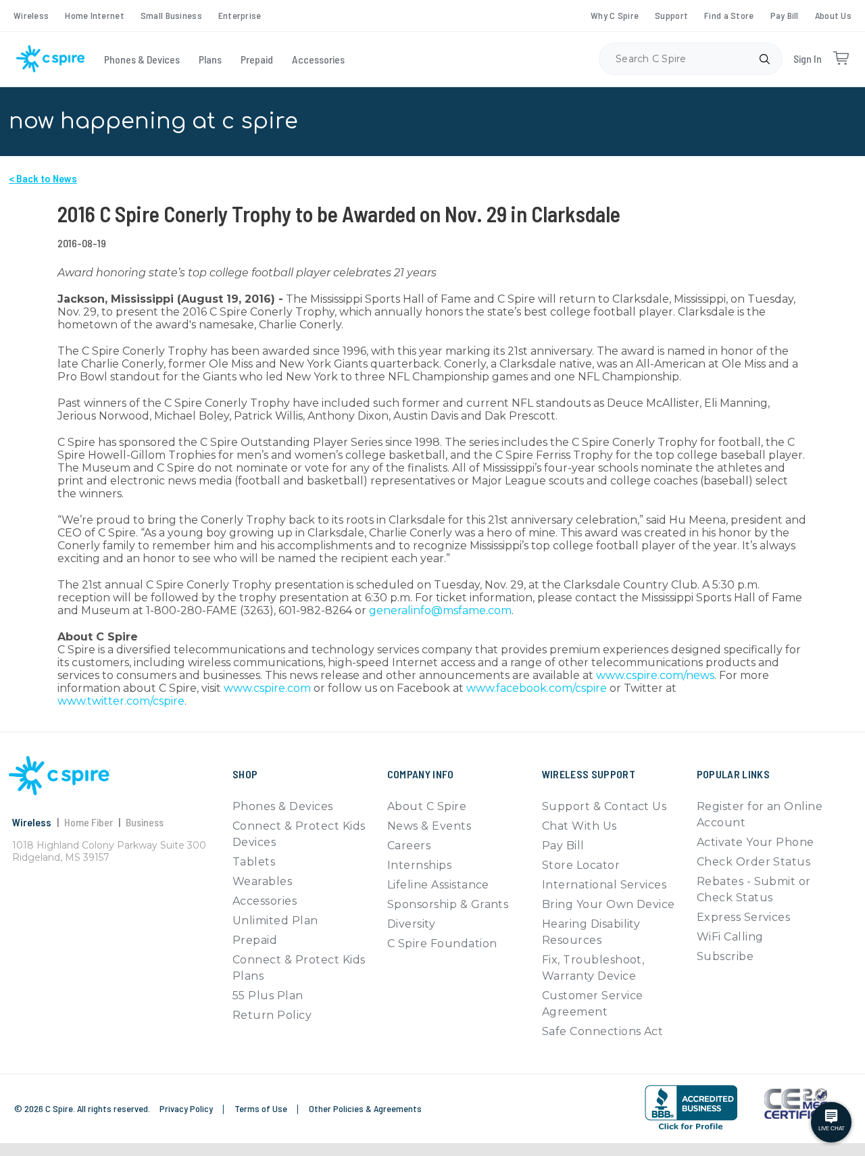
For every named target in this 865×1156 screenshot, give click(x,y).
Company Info (420, 774)
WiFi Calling (730, 936)
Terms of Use (261, 1108)
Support (671, 15)
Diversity (411, 924)
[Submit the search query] (764, 58)
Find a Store (728, 15)
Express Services (744, 917)
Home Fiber (88, 821)
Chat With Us (579, 826)
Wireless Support (588, 774)
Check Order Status (754, 861)
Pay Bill (784, 15)
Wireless (31, 15)
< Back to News (43, 178)
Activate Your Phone (755, 842)
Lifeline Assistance (438, 884)
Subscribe (725, 956)
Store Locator (581, 865)
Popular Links (733, 774)
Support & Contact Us (604, 806)
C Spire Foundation (442, 943)
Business (145, 821)
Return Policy (272, 1015)
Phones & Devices (142, 59)
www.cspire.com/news (655, 675)
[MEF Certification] (795, 1104)
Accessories (318, 59)
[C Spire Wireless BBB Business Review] (691, 1107)
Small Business (171, 15)
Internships (419, 865)
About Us (833, 15)
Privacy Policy (187, 1108)
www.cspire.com (267, 688)
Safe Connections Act (603, 1031)
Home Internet (94, 15)
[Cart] (841, 59)
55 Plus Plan (267, 995)
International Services (604, 884)
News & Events (429, 826)
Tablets (253, 861)
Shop (244, 774)
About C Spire (426, 806)
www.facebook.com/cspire (536, 688)
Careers (408, 845)
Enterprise (240, 15)
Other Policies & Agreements (365, 1108)
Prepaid (257, 59)
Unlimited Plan (275, 920)
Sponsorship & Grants (448, 904)
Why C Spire (615, 15)
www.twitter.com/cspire (120, 701)
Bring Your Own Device (608, 904)
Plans (210, 59)
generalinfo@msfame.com (440, 610)
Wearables (262, 881)
